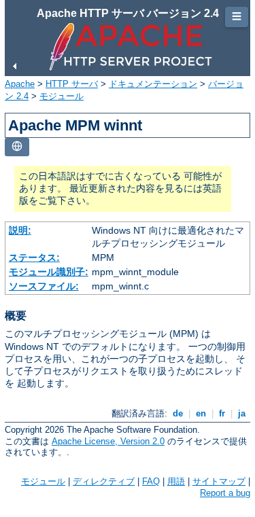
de (178, 413)
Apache (20, 84)
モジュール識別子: (48, 271)
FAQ (151, 481)
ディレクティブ (104, 481)
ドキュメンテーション (153, 84)
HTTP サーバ (72, 84)
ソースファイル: (44, 286)
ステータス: (34, 257)
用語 (176, 481)
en (201, 413)
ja (241, 413)
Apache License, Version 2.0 (108, 441)
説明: (20, 230)
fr (222, 413)
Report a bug (225, 493)
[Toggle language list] (17, 147)
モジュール (61, 96)
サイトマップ (218, 481)
